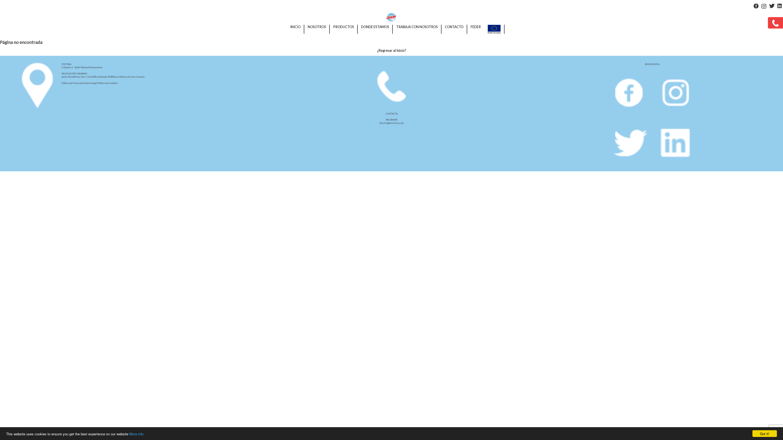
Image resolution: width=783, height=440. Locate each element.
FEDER (476, 27)
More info (136, 433)
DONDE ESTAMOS (375, 27)
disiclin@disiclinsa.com (391, 123)
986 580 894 (391, 119)
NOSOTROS (317, 27)
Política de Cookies (108, 83)
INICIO (295, 27)
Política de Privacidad (73, 83)
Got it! (764, 433)
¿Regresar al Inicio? (391, 50)
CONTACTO (454, 27)
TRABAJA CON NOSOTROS (417, 27)
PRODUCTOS (343, 27)
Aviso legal (91, 83)
